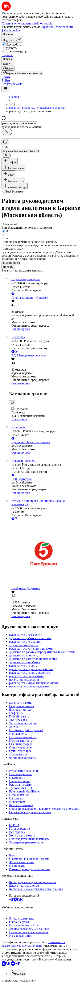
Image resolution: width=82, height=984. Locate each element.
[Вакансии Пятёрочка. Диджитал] (44, 554)
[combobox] (19, 123)
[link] (8, 68)
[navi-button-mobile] (5, 89)
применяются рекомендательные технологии (33, 944)
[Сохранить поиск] (5, 142)
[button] (6, 77)
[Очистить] (7, 132)
